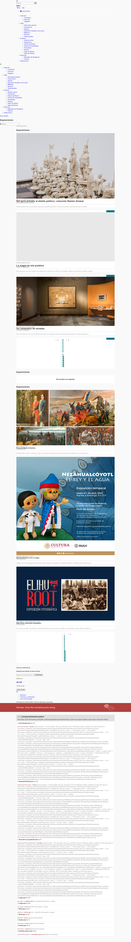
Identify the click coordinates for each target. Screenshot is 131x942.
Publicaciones (24, 61)
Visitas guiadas (28, 36)
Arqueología (27, 47)
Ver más (110, 211)
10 (63, 357)
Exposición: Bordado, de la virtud (34, 31)
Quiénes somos (29, 40)
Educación (23, 55)
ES (19, 8)
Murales (26, 49)
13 (63, 362)
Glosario (26, 59)
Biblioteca (27, 32)
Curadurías (27, 17)
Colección (23, 16)
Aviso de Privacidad (26, 699)
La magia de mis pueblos (30, 265)
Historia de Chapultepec (31, 46)
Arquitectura (27, 42)
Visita (21, 23)
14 (63, 364)
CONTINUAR (38, 675)
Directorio (23, 695)
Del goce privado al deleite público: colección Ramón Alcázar (50, 201)
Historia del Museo (29, 44)
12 (63, 360)
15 (63, 366)
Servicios (27, 34)
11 (63, 358)
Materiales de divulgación (32, 57)
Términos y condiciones (27, 697)
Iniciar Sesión (26, 11)
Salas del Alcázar (29, 53)
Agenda (26, 29)
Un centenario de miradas (30, 328)
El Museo (23, 38)
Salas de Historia (29, 51)
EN (23, 8)
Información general (30, 25)
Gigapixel (27, 21)
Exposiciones (28, 27)
